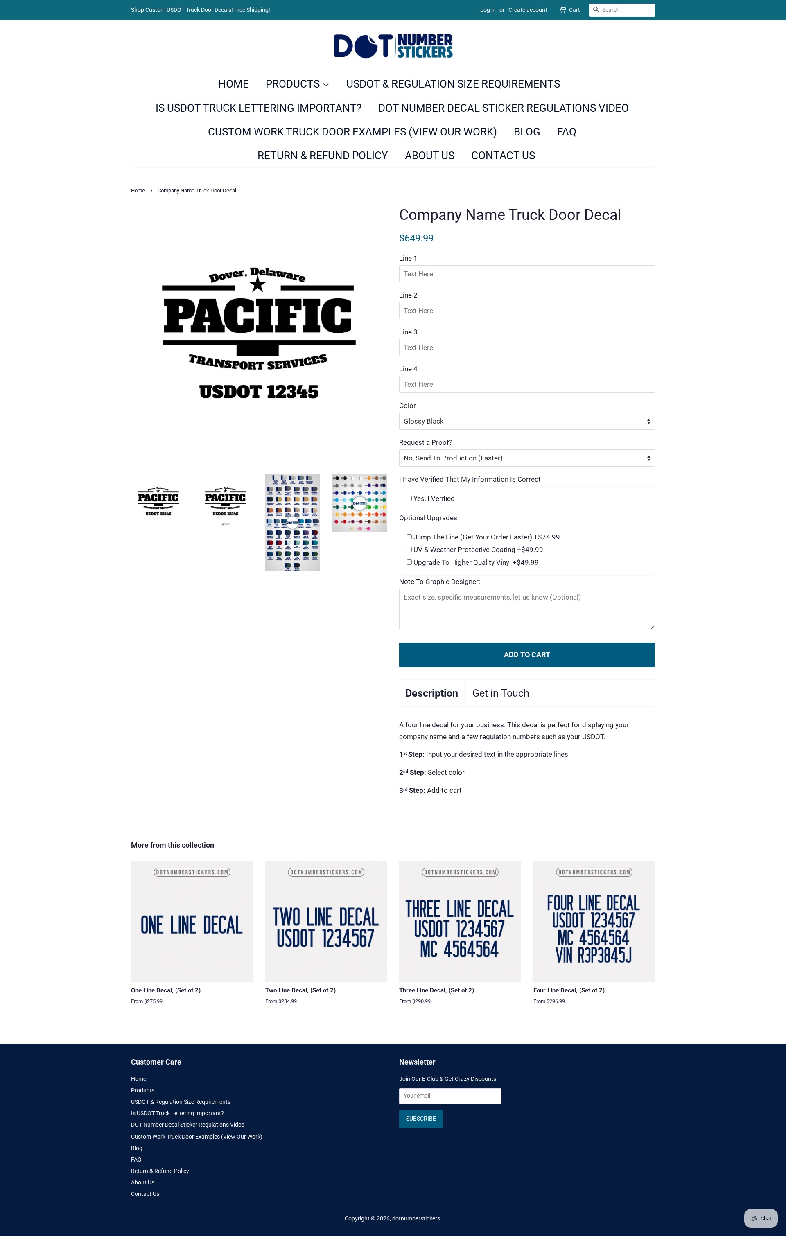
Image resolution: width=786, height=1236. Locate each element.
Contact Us (503, 155)
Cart (574, 10)
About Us (429, 155)
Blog (527, 132)
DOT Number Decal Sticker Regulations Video (503, 108)
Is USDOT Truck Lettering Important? (258, 108)
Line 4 (408, 369)
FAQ (566, 132)
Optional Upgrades (428, 518)
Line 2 (408, 295)
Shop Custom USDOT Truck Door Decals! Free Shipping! (200, 10)
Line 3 (408, 332)
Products (294, 84)
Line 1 (408, 258)
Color (407, 405)
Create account (527, 10)
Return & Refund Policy (322, 155)
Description (431, 693)
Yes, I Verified (433, 498)
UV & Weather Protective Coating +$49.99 (477, 550)
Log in (488, 10)
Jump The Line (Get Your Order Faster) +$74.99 (486, 537)
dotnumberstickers (416, 1218)
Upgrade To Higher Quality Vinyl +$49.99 (475, 562)
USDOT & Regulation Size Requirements (453, 84)
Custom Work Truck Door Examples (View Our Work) (352, 132)
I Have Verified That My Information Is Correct (470, 479)
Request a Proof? (425, 442)
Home (233, 84)
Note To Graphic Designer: (439, 581)
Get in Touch (500, 693)
